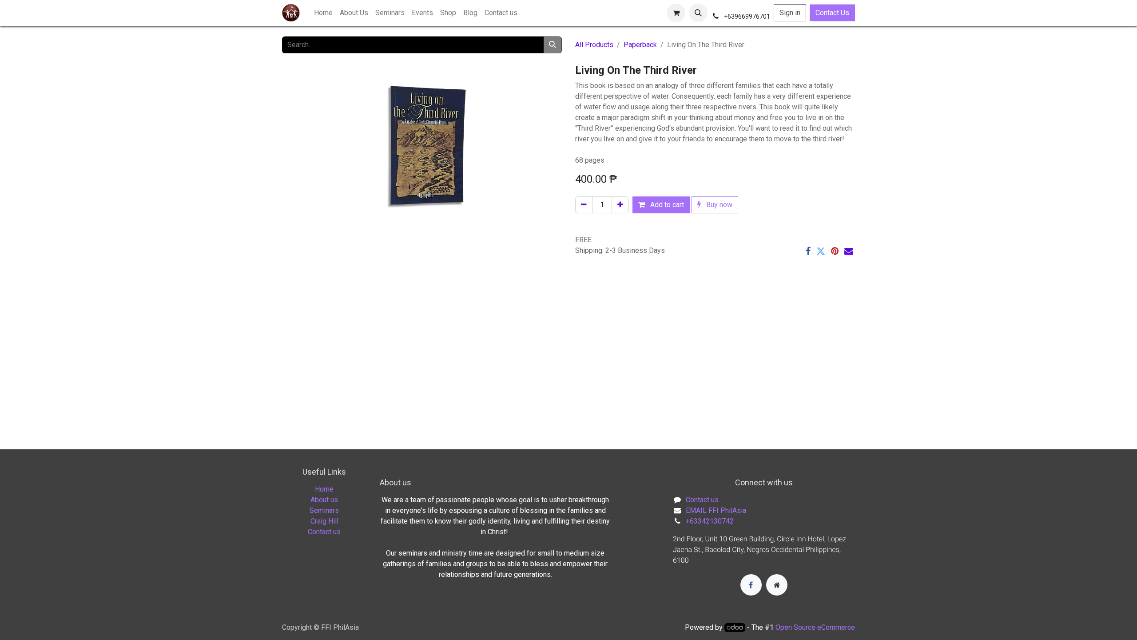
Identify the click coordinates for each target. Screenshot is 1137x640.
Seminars (324, 510)
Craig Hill (324, 521)
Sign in (789, 12)
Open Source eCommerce (815, 627)
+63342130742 (710, 521)
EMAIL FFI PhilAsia (716, 510)
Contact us (324, 532)
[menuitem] (323, 13)
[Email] (848, 251)
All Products (594, 44)
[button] (698, 13)
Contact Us (832, 12)
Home (324, 489)
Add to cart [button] (666, 204)
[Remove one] (583, 204)
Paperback (640, 44)
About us (324, 500)
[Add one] (620, 204)
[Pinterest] (835, 251)
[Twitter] (820, 251)
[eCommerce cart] (676, 13)
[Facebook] (808, 251)
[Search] (552, 44)
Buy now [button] (718, 204)
